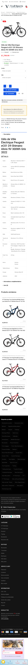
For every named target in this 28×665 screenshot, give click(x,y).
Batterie (4, 429)
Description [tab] (7, 134)
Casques (10, 429)
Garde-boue (15, 433)
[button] (1, 20)
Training (14, 466)
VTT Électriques (5, 479)
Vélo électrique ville (5, 14)
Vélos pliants (20, 485)
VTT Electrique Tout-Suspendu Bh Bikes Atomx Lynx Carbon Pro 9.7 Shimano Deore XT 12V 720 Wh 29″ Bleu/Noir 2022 (13, 301)
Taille (2, 75)
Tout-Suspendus (6, 466)
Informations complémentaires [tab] (12, 281)
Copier (19, 652)
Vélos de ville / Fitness (7, 482)
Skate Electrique (21, 459)
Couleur (3, 68)
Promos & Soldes (6, 449)
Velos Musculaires (6, 476)
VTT (24, 476)
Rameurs (15, 449)
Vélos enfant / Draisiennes (8, 485)
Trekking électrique (6, 469)
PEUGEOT (7, 52)
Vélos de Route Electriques (18, 479)
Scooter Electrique (15, 456)
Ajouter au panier (12, 90)
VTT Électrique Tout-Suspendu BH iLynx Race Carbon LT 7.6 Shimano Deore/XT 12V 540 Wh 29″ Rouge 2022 (13, 359)
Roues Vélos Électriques (7, 453)
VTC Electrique (16, 476)
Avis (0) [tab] (6, 285)
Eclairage (17, 429)
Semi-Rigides (12, 459)
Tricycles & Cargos (18, 469)
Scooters (4, 459)
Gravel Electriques (6, 436)
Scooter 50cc (19, 453)
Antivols (4, 426)
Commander (11, 93)
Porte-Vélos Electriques (17, 446)
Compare (22, 93)
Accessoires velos (19, 423)
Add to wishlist (19, 93)
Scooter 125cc (5, 456)
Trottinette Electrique (7, 472)
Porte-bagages (5, 446)
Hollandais (4, 297)
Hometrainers (5, 439)
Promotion (11, 122)
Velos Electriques (21, 12)
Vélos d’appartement (20, 482)
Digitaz (11, 629)
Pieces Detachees (14, 443)
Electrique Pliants (6, 433)
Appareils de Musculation (14, 426)
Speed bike (4, 462)
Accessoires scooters (7, 423)
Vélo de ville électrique (20, 122)
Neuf (7, 122)
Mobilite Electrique (10, 12)
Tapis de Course (13, 462)
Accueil (3, 12)
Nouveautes (18, 119)
